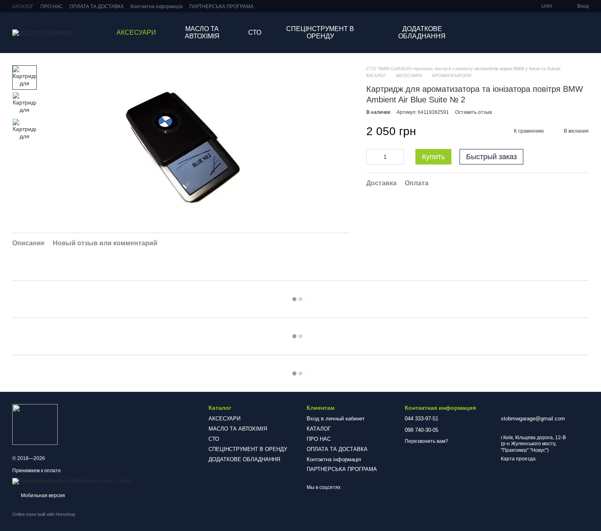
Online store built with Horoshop (43, 514)
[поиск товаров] (510, 32)
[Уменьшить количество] (372, 156)
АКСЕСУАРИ (136, 32)
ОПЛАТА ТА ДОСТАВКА (97, 6)
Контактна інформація (156, 6)
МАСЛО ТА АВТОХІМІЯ (202, 32)
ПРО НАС (51, 6)
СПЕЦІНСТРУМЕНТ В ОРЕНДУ (320, 32)
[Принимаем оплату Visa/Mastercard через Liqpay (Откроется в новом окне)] (72, 481)
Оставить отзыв (473, 112)
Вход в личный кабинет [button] (336, 418)
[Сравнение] (560, 32)
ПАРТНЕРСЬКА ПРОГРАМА (221, 6)
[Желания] (539, 32)
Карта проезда (518, 459)
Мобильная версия (42, 495)
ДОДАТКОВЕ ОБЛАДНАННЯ (422, 32)
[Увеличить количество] (398, 156)
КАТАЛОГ (23, 6)
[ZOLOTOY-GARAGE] (35, 424)
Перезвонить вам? (426, 441)
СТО (254, 32)
